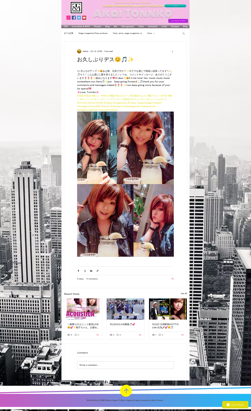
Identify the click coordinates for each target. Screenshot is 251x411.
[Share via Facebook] (78, 271)
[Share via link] (97, 271)
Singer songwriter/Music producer (93, 33)
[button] (183, 33)
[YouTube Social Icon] (84, 18)
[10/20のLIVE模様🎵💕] (125, 309)
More (149, 33)
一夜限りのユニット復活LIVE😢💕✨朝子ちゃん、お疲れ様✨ (83, 326)
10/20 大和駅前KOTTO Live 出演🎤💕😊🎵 (165, 326)
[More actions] (172, 51)
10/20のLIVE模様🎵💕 (122, 324)
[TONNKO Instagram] (68, 18)
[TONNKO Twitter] (79, 18)
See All (184, 293)
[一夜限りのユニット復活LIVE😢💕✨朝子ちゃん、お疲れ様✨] (83, 309)
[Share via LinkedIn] (91, 271)
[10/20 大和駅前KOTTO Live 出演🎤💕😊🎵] (168, 309)
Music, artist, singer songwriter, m (127, 33)
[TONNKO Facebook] (74, 18)
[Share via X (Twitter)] (85, 271)
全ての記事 (68, 33)
